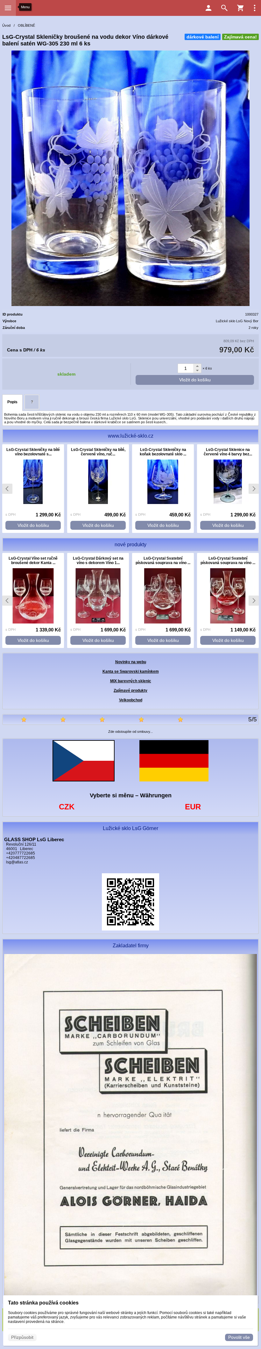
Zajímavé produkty (130, 690)
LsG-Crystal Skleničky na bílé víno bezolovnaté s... (33, 451)
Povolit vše (239, 1337)
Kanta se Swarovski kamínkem (130, 671)
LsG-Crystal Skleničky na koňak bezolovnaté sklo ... (163, 451)
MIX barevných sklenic (130, 681)
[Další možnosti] (254, 8)
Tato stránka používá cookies (43, 1302)
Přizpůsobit (22, 1337)
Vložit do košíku (195, 379)
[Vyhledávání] (224, 8)
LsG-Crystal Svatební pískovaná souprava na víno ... (163, 560)
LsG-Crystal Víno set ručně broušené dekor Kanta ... (33, 560)
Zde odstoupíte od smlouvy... (130, 731)
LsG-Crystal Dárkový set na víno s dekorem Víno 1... (98, 560)
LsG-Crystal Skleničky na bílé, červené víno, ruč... (98, 451)
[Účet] (208, 8)
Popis (12, 402)
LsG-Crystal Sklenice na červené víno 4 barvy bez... (228, 451)
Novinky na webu (130, 662)
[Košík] (240, 8)
